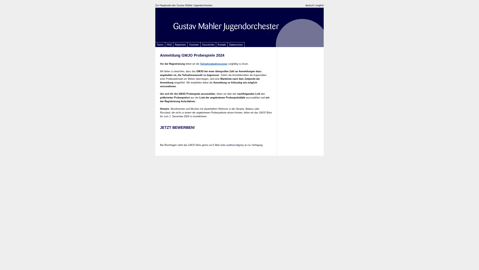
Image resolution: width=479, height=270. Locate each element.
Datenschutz (236, 44)
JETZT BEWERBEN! (177, 127)
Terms (160, 44)
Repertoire (180, 44)
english (320, 5)
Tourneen (194, 44)
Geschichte (208, 44)
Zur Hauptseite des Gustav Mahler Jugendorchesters (184, 5)
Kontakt (222, 44)
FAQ (169, 44)
